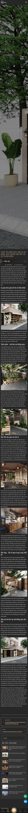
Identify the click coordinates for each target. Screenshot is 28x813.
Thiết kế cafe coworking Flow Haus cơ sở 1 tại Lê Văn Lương (17, 760)
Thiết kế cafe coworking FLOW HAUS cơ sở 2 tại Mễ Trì (16, 767)
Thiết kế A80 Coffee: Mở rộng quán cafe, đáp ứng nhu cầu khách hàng (17, 748)
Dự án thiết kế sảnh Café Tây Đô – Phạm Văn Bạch (17, 779)
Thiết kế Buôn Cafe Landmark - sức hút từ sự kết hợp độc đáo (17, 773)
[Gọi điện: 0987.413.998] (25, 796)
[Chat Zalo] (25, 801)
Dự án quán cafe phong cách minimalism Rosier (16, 786)
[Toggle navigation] (26, 2)
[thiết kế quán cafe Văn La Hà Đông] (14, 317)
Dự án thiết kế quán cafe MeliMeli (17, 753)
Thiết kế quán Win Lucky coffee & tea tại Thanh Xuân (17, 792)
